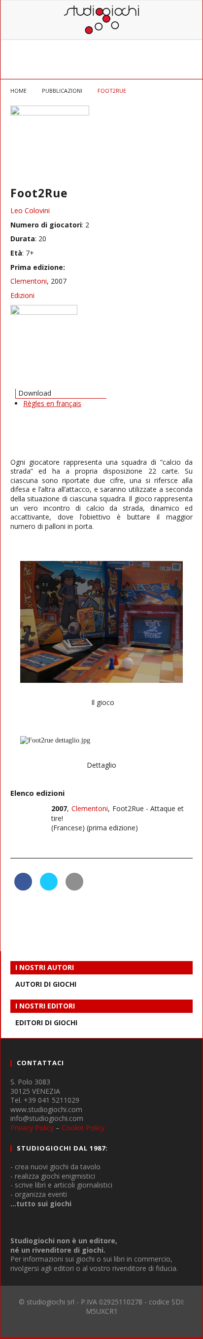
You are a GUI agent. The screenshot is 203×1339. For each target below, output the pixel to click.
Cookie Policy (83, 1127)
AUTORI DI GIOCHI (45, 984)
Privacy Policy (32, 1127)
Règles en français (52, 403)
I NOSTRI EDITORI (45, 1005)
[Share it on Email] (74, 887)
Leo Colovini (30, 210)
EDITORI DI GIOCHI (46, 1022)
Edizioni (22, 295)
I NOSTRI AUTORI (44, 967)
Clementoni (28, 281)
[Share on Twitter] (49, 887)
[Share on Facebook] (23, 887)
